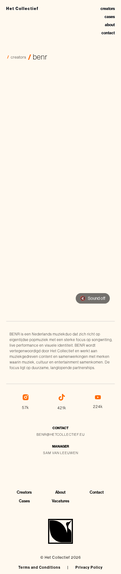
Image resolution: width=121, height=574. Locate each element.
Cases (24, 501)
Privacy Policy (89, 567)
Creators (24, 492)
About (60, 492)
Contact (97, 492)
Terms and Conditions (39, 567)
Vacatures (60, 501)
